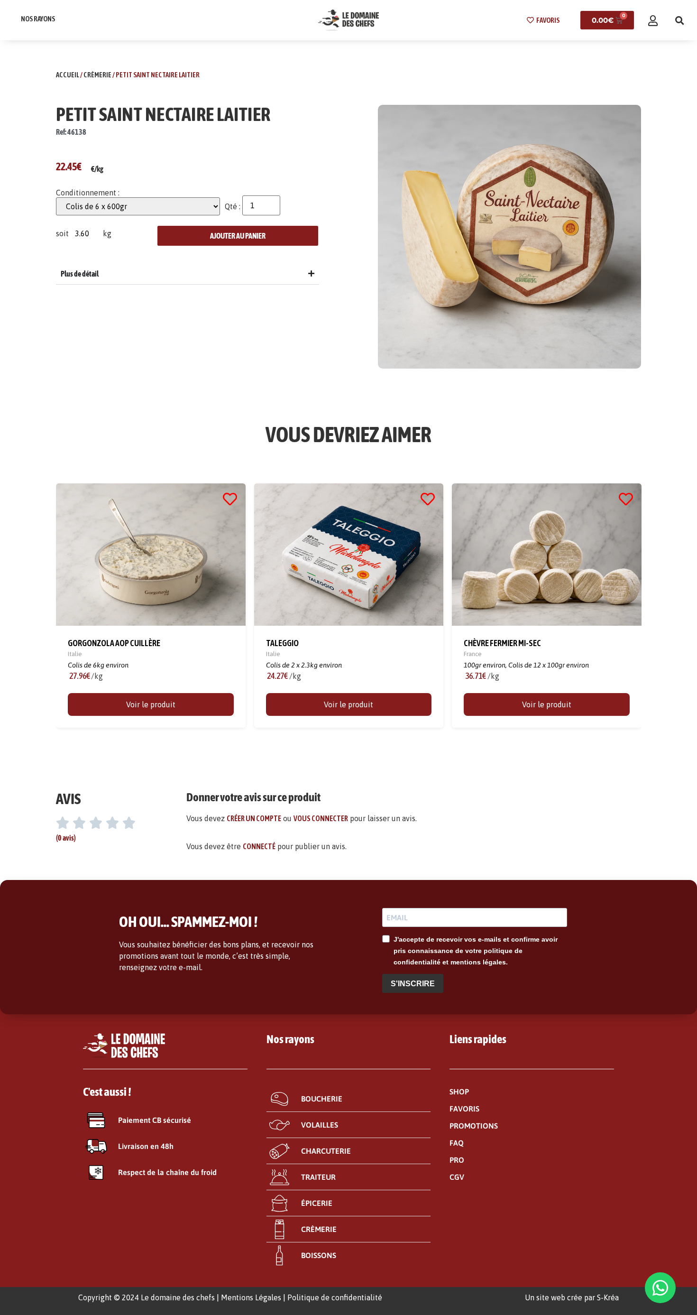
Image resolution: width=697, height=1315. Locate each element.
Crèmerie (97, 75)
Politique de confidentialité (334, 1297)
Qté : (232, 206)
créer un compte (254, 818)
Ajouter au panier (238, 236)
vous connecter (320, 818)
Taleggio (282, 643)
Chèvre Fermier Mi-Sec (502, 643)
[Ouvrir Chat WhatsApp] (660, 1287)
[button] (679, 20)
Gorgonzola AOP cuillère (114, 643)
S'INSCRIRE (413, 984)
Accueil (67, 75)
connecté (259, 846)
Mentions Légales (251, 1297)
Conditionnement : (87, 192)
